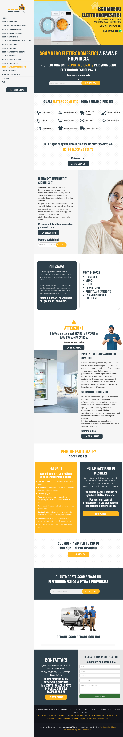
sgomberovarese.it (93, 715)
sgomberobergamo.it (71, 718)
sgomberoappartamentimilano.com (95, 718)
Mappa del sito (87, 730)
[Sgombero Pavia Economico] (17, 8)
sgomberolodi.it (61, 715)
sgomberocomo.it (54, 718)
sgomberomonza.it (45, 715)
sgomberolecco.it (110, 715)
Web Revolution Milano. (108, 727)
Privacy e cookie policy (72, 730)
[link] (78, 23)
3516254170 (18, 90)
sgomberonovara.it (77, 715)
